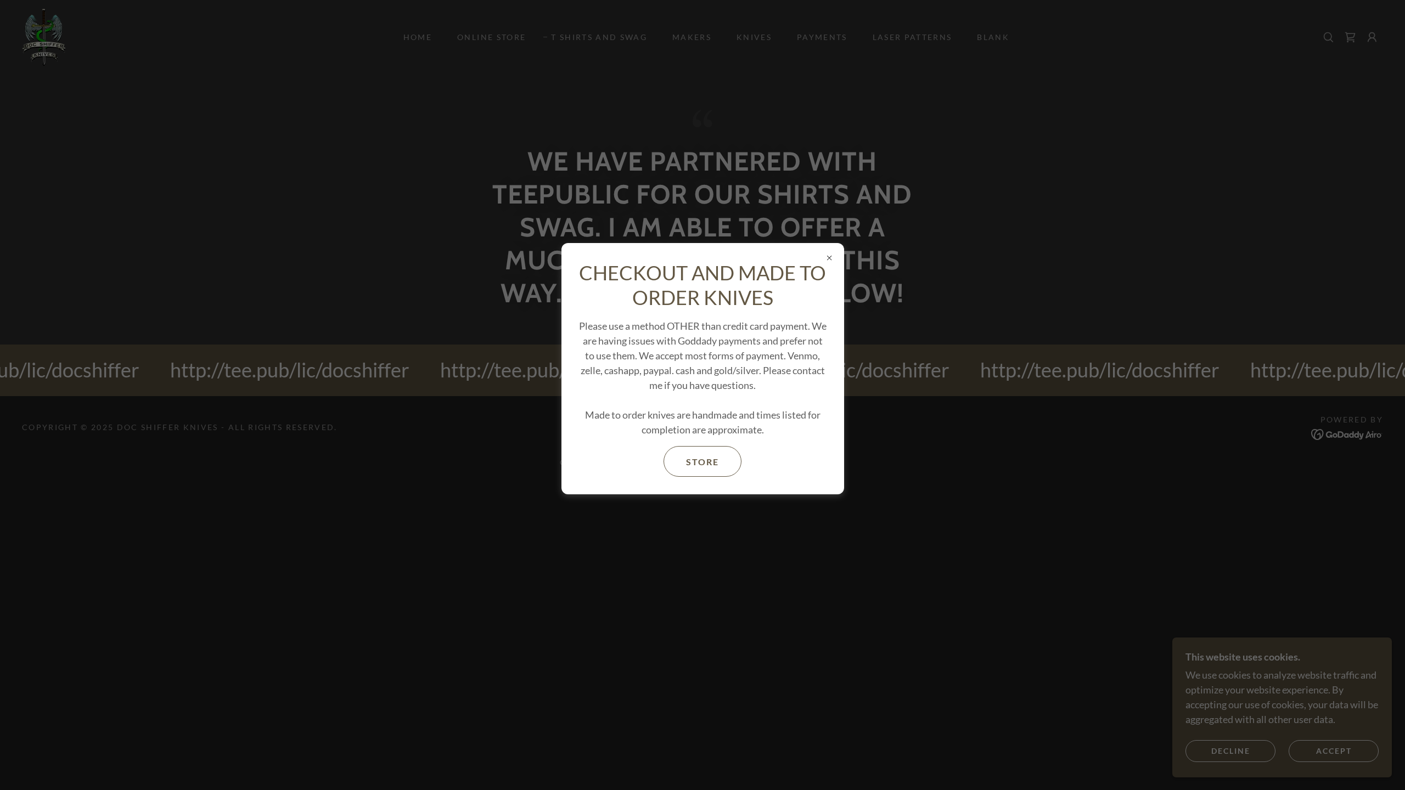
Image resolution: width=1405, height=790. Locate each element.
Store (702, 461)
